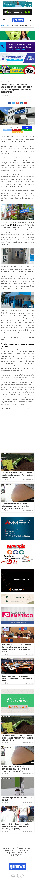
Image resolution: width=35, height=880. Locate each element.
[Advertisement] (17, 429)
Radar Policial (28, 654)
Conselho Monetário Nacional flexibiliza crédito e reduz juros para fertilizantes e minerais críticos (17, 475)
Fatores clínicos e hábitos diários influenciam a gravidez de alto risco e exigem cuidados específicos (16, 506)
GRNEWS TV (16, 855)
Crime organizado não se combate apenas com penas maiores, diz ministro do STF (17, 678)
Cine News (21, 853)
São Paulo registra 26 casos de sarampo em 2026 (17, 798)
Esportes (11, 853)
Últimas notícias (27, 480)
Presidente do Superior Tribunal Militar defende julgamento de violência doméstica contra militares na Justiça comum (16, 648)
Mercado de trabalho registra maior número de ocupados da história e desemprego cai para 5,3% (15, 826)
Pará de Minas (6, 81)
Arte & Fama (23, 850)
